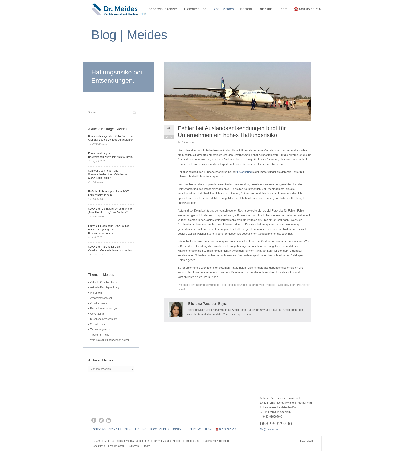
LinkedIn (108, 420)
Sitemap (134, 445)
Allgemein (188, 142)
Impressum (192, 440)
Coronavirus (97, 313)
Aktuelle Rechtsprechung (104, 287)
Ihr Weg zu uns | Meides (167, 440)
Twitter (101, 420)
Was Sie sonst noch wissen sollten (110, 340)
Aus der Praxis (98, 303)
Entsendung (244, 171)
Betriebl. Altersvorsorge (103, 308)
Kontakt (246, 9)
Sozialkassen (98, 324)
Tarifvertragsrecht (100, 329)
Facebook (93, 420)
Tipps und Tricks (99, 334)
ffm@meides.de (269, 429)
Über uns (265, 9)
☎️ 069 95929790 (307, 9)
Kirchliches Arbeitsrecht (103, 318)
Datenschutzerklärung (216, 440)
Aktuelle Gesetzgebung (103, 282)
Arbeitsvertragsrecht (101, 297)
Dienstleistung (195, 9)
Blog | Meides (223, 9)
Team (283, 9)
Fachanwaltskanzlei (162, 9)
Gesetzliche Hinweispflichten (108, 445)
